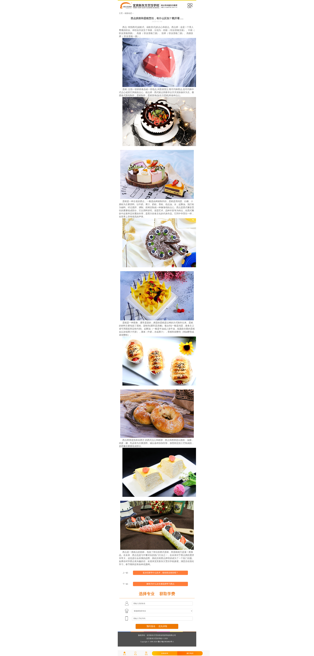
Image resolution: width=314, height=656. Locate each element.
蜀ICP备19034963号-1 (166, 642)
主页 (121, 13)
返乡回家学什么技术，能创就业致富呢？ (160, 573)
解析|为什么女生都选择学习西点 (160, 584)
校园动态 (128, 13)
